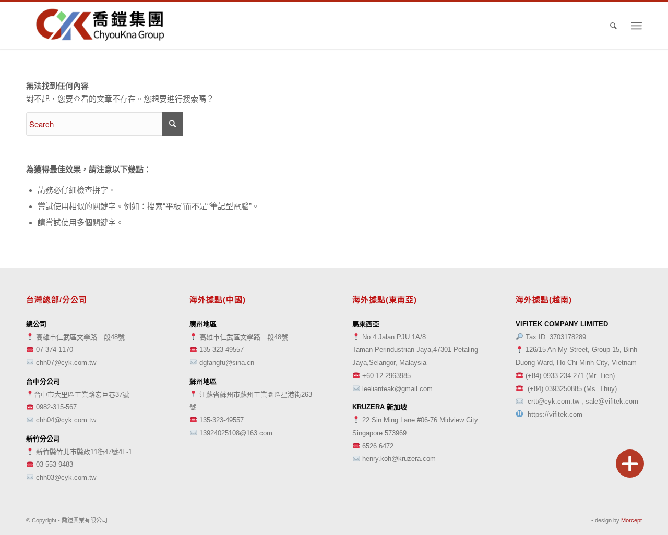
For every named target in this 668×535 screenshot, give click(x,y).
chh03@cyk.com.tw (66, 477)
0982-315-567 (56, 407)
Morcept (631, 520)
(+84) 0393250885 (555, 389)
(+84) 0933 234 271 (555, 376)
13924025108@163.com (235, 433)
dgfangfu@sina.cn (226, 363)
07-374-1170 (54, 350)
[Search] (613, 25)
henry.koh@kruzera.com (399, 459)
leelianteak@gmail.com (397, 389)
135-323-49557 (221, 350)
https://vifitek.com (555, 414)
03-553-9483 (54, 464)
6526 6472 (377, 446)
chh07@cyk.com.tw (66, 363)
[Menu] (636, 25)
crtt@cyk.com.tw (553, 401)
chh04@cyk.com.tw (66, 420)
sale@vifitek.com (612, 401)
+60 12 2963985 (386, 376)
